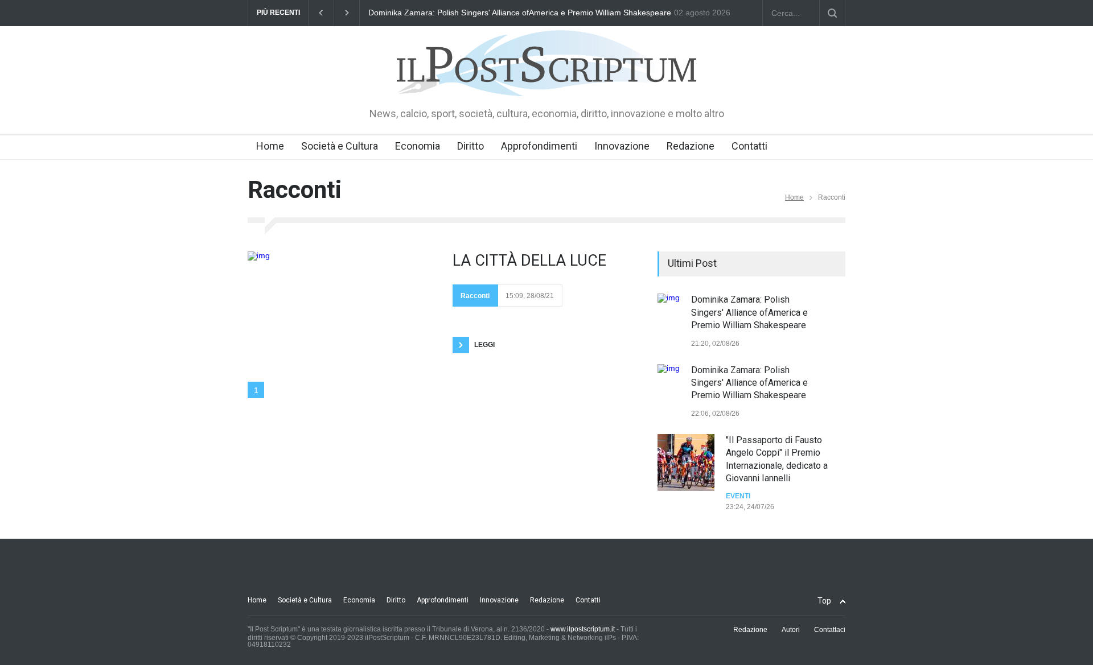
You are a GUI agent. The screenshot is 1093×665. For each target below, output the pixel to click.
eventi (738, 496)
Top (824, 600)
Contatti (749, 146)
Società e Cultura (339, 146)
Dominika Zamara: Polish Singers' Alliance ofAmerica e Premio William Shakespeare (519, 12)
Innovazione (622, 146)
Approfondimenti (539, 146)
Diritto (470, 146)
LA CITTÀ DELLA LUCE (529, 260)
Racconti (475, 296)
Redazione (690, 146)
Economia (417, 146)
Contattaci (829, 630)
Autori (791, 630)
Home (270, 146)
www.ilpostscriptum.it (582, 629)
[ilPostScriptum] (546, 79)
